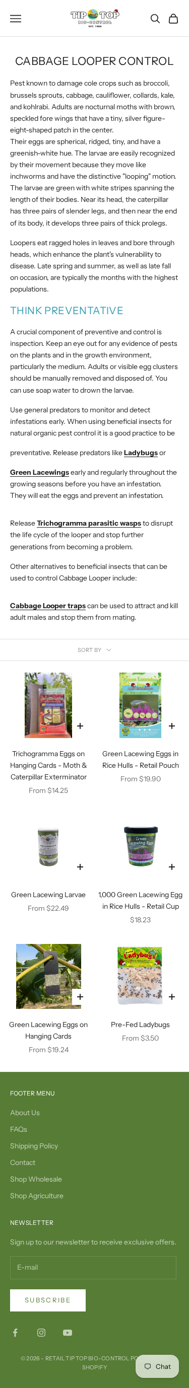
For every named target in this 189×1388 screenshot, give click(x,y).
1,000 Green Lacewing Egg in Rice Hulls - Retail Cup (140, 900)
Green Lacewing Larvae (48, 894)
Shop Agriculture (37, 1195)
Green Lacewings (39, 472)
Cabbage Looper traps (48, 605)
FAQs (18, 1129)
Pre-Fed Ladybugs (140, 1024)
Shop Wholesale (36, 1179)
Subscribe (48, 1300)
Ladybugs (141, 452)
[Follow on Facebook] (15, 1333)
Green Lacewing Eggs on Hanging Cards (48, 1030)
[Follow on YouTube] (67, 1333)
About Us (25, 1112)
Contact (22, 1162)
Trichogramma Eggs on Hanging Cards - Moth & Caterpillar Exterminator (48, 765)
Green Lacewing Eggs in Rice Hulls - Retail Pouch (140, 759)
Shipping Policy (34, 1145)
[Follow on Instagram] (41, 1333)
